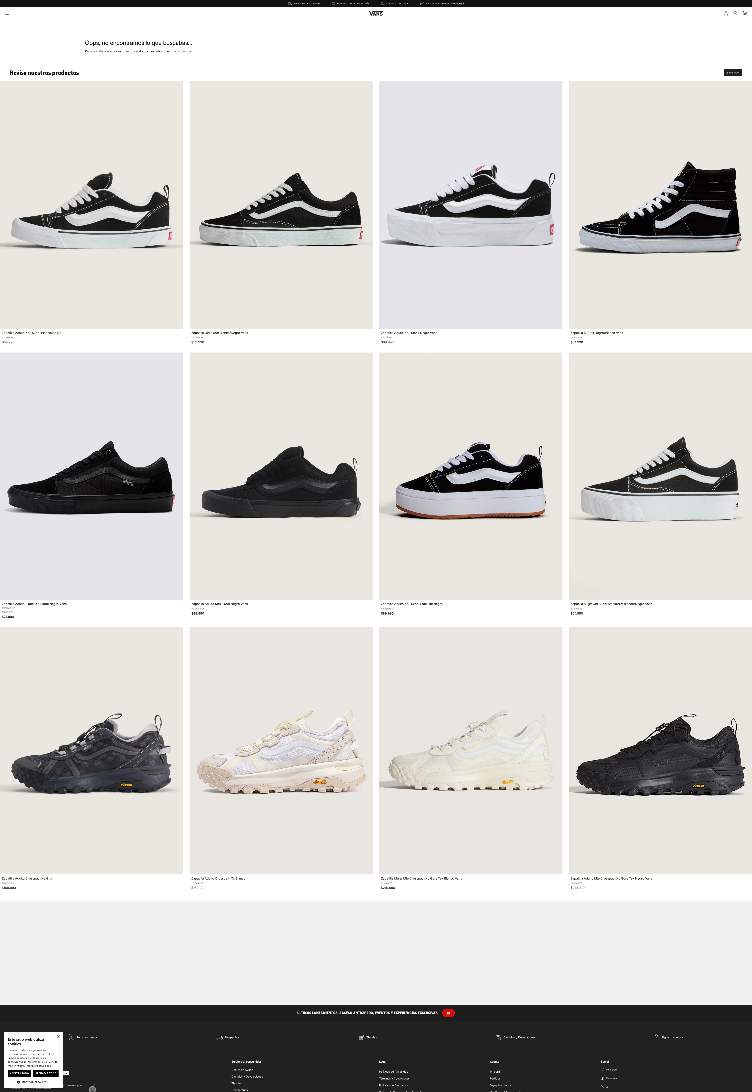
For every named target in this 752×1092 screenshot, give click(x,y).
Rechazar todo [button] (45, 1073)
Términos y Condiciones (394, 1078)
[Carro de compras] (745, 13)
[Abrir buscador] (735, 13)
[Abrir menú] (7, 13)
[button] (33, 1082)
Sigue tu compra (672, 1037)
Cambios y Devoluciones (519, 1037)
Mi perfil (495, 1071)
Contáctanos (239, 1090)
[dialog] (33, 1060)
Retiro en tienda (86, 1037)
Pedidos (495, 1078)
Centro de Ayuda (242, 1069)
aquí (77, 1085)
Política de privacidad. (39, 1065)
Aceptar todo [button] (19, 1073)
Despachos (232, 1037)
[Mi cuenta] (726, 13)
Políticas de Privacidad (393, 1071)
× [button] (58, 1036)
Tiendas (371, 1037)
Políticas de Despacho (393, 1085)
